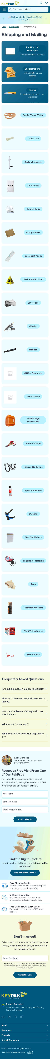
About (4, 1025)
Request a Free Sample (25, 873)
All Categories (14, 27)
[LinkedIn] (3, 1017)
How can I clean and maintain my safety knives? (23, 700)
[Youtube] (15, 1017)
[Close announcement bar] (46, 18)
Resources (7, 1030)
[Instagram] (21, 1017)
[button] (4, 9)
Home (4, 27)
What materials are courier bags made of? (23, 735)
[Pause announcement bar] (3, 18)
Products (6, 1035)
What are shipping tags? (15, 724)
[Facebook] (9, 1017)
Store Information (10, 1040)
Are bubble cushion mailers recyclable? (23, 688)
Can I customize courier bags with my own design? (22, 713)
